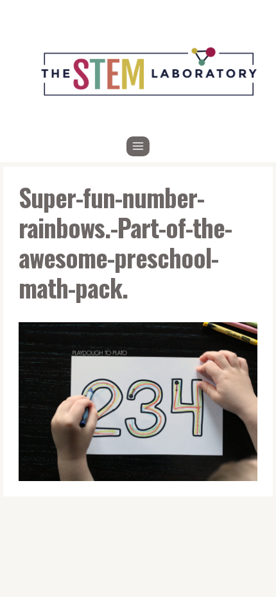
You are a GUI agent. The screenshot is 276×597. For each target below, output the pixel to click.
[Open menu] (138, 146)
